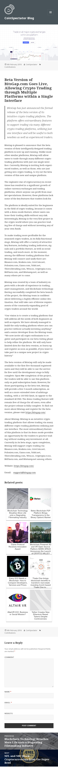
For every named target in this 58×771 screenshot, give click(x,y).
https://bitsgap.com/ (35, 412)
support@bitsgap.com (24, 472)
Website (9, 713)
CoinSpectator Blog (19, 18)
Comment (9, 657)
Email (8, 702)
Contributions (10, 67)
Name (8, 692)
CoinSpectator (31, 64)
